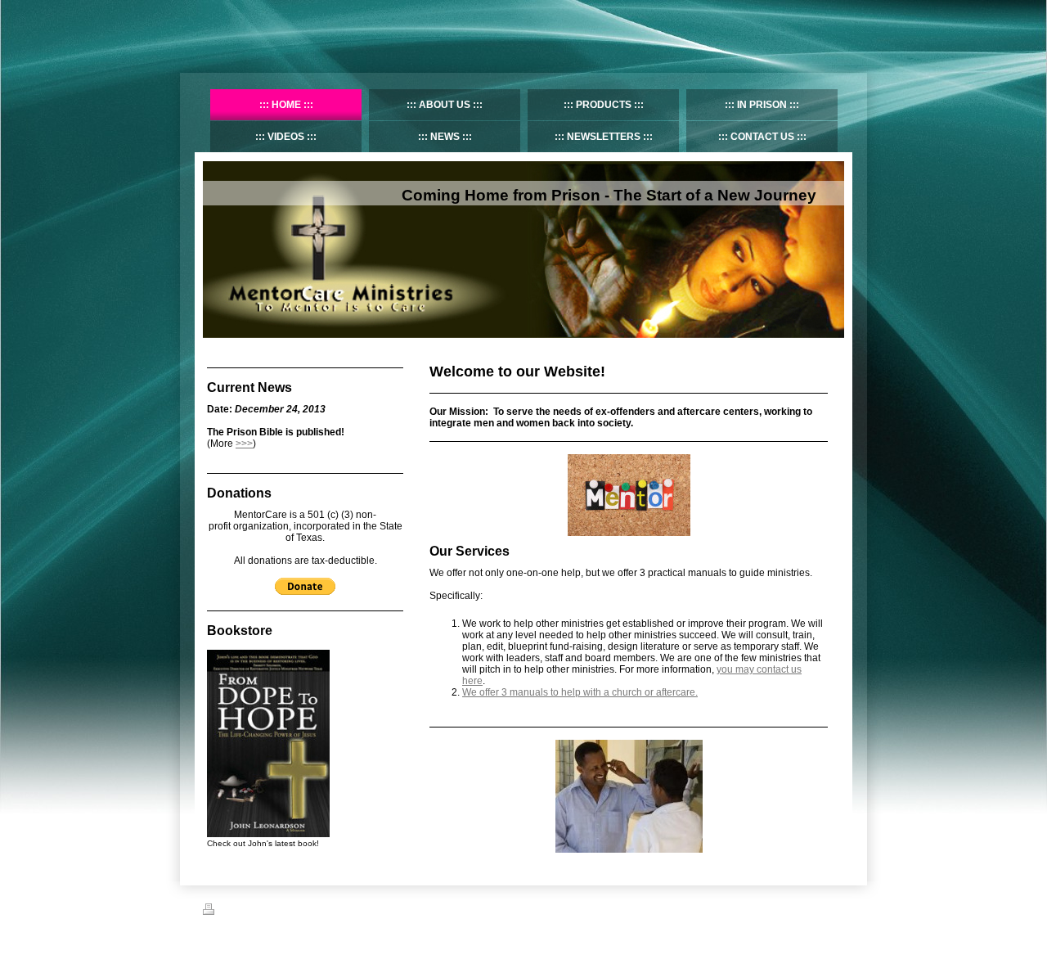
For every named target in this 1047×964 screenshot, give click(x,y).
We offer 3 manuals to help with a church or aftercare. (580, 692)
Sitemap (261, 912)
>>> (244, 443)
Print (229, 912)
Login (833, 909)
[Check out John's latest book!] (268, 743)
